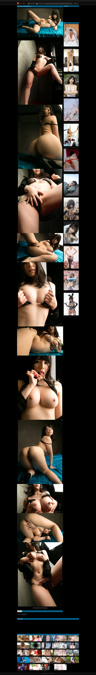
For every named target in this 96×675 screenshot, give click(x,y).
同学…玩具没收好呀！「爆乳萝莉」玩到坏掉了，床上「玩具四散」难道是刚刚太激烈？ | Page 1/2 (71, 48)
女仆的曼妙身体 (44, 641)
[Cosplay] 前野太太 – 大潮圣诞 (34, 656)
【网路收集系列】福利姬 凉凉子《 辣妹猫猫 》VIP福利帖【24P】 (23, 656)
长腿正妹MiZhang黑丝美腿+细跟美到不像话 (23, 663)
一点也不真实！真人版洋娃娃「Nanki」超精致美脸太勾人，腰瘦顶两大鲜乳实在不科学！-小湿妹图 (73, 663)
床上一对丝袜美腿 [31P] (20, 641)
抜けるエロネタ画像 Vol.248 (58, 670)
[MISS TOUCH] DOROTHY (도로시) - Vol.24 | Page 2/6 (71, 221)
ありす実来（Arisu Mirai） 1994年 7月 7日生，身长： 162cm (60, 663)
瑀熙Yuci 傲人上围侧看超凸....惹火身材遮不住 (60, 641)
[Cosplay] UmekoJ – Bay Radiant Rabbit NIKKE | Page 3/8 (71, 317)
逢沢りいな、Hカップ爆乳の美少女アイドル (36, 670)
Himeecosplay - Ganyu (20, 670)
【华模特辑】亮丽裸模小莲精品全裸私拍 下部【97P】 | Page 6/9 (71, 245)
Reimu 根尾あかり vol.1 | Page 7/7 (68, 98)
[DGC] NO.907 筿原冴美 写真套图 (47, 656)
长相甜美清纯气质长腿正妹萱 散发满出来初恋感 (73, 656)
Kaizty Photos (21, 3)
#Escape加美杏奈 (44, 670)
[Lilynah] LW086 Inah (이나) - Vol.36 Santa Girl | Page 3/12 (71, 173)
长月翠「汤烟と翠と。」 (33, 663)
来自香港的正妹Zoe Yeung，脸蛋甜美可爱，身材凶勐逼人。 (73, 649)
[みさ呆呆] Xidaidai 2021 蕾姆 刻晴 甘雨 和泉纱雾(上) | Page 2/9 (71, 292)
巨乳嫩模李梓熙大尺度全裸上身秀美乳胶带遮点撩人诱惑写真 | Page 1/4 (71, 148)
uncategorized (24, 614)
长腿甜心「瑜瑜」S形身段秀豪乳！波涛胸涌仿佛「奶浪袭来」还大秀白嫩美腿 (73, 641)
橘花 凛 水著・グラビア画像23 (21, 649)
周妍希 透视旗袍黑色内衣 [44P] (46, 649)
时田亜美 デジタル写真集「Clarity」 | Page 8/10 (70, 197)
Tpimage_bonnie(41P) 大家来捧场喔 (35, 649)
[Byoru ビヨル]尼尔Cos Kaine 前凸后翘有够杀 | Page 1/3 (71, 123)
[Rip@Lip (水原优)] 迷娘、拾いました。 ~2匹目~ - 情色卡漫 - (60, 656)
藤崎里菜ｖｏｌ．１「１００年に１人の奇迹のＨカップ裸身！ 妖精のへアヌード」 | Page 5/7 (71, 73)
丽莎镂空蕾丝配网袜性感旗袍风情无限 (47, 663)
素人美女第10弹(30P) (33, 641)
